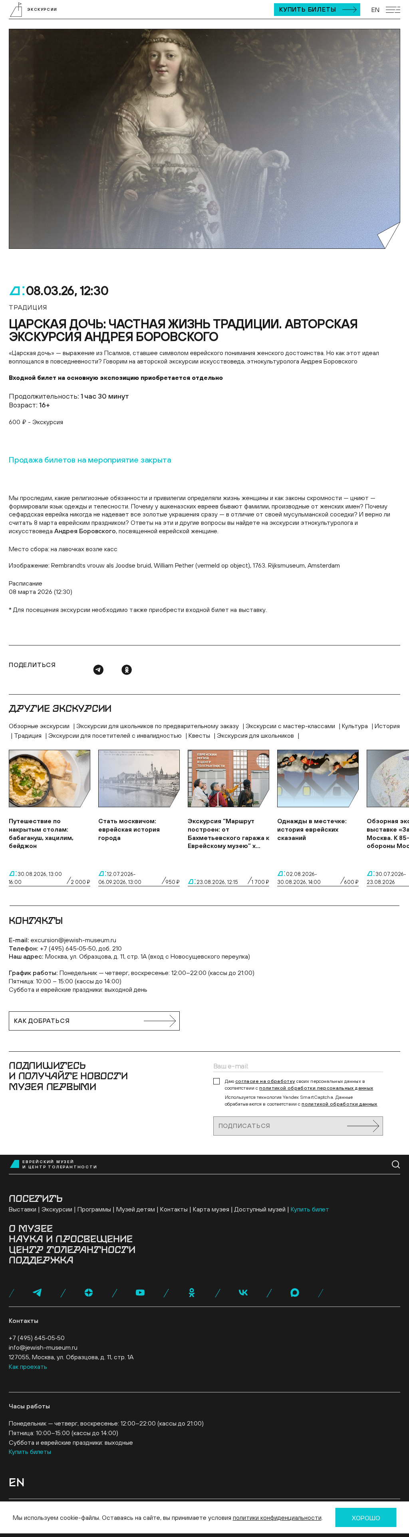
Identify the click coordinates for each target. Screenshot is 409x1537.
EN (375, 9)
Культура (355, 725)
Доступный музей (260, 1209)
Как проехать (28, 1366)
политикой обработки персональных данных (316, 1088)
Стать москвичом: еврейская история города (129, 829)
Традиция (28, 735)
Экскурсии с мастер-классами (291, 725)
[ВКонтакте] (243, 1292)
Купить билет (310, 1209)
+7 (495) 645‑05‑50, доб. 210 (81, 948)
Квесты (200, 735)
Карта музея (211, 1209)
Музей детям (135, 1209)
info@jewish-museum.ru (43, 1347)
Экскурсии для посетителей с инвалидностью (115, 735)
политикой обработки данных (339, 1104)
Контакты (174, 1209)
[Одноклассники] (126, 670)
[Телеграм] (98, 670)
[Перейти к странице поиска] (396, 1164)
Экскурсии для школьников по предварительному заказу (158, 725)
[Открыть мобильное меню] (393, 10)
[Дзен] (88, 1292)
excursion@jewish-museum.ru (73, 939)
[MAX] (294, 1292)
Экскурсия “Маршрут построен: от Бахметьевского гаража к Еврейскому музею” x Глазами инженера (228, 833)
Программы (94, 1209)
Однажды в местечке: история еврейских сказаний (312, 829)
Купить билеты (307, 9)
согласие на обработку (265, 1081)
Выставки (22, 1209)
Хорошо (366, 1517)
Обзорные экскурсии (40, 725)
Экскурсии (57, 1209)
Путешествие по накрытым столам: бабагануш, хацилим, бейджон (41, 833)
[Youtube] (140, 1292)
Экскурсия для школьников (256, 735)
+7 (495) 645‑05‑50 (37, 1337)
